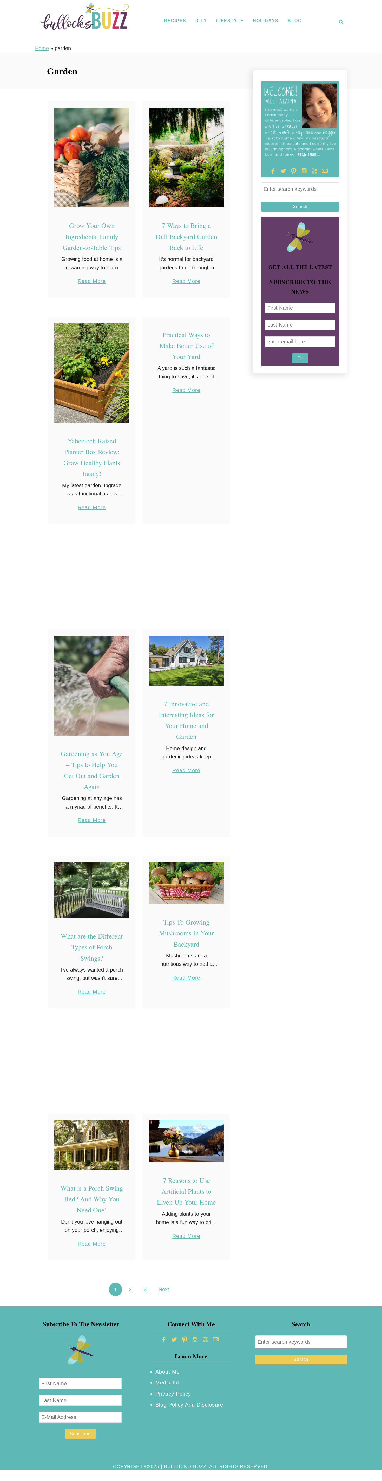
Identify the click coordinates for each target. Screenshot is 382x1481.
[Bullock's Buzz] (84, 22)
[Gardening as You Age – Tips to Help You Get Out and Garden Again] (91, 686)
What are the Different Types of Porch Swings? (92, 947)
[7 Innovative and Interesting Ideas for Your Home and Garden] (186, 660)
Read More (92, 282)
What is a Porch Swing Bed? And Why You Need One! (92, 1199)
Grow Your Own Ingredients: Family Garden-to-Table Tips (92, 236)
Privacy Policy (173, 1394)
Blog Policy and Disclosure (189, 1405)
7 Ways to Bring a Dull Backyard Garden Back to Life (186, 236)
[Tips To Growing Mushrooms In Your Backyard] (186, 883)
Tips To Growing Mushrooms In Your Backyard (186, 933)
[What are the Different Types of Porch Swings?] (91, 890)
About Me (167, 1372)
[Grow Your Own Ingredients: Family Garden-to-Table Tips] (91, 158)
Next (164, 1289)
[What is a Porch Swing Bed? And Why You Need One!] (91, 1145)
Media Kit (167, 1382)
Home (42, 48)
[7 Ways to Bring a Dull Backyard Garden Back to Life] (186, 158)
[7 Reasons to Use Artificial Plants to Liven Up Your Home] (186, 1141)
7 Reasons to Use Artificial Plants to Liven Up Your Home (186, 1191)
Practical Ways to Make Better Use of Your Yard (186, 345)
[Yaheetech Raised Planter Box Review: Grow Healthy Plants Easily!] (91, 373)
